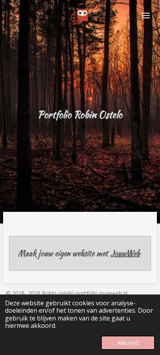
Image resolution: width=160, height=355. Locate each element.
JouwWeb (125, 253)
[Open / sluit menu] (145, 15)
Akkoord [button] (128, 342)
